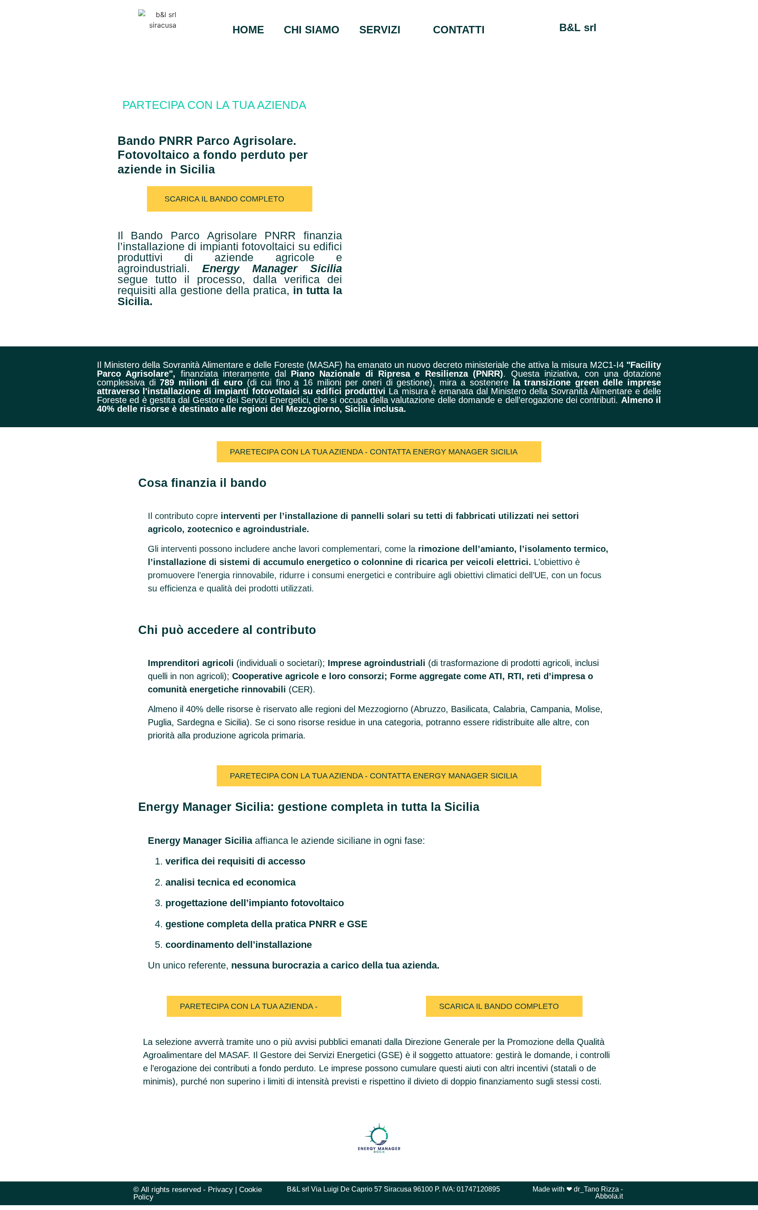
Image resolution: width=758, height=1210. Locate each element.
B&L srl (578, 27)
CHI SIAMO (312, 30)
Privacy (220, 1189)
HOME (248, 30)
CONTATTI (459, 30)
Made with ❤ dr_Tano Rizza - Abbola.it (578, 1192)
